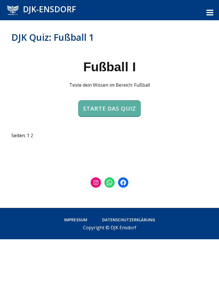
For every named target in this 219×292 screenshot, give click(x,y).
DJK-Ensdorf (49, 9)
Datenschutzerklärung (128, 219)
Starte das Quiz (109, 108)
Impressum (75, 219)
